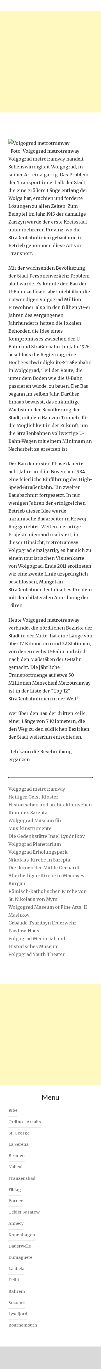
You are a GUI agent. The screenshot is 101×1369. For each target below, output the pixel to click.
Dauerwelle (19, 1246)
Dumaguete (20, 1257)
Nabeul (15, 1166)
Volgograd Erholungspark (38, 852)
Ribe (12, 1110)
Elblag (14, 1189)
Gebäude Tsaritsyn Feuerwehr (42, 923)
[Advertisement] (50, 61)
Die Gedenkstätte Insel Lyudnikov (46, 836)
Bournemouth (22, 1325)
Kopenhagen (21, 1234)
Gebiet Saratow (24, 1212)
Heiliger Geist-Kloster (33, 797)
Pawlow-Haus (23, 930)
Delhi (13, 1279)
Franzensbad (21, 1178)
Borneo (15, 1200)
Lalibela (16, 1268)
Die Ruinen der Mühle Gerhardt (43, 867)
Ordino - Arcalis (24, 1121)
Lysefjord (17, 1313)
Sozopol (16, 1302)
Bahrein (16, 1291)
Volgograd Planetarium (34, 844)
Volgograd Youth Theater (36, 954)
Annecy (16, 1223)
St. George (18, 1133)
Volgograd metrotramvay (36, 789)
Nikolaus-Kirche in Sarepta (39, 860)
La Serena (18, 1144)
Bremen (16, 1155)
